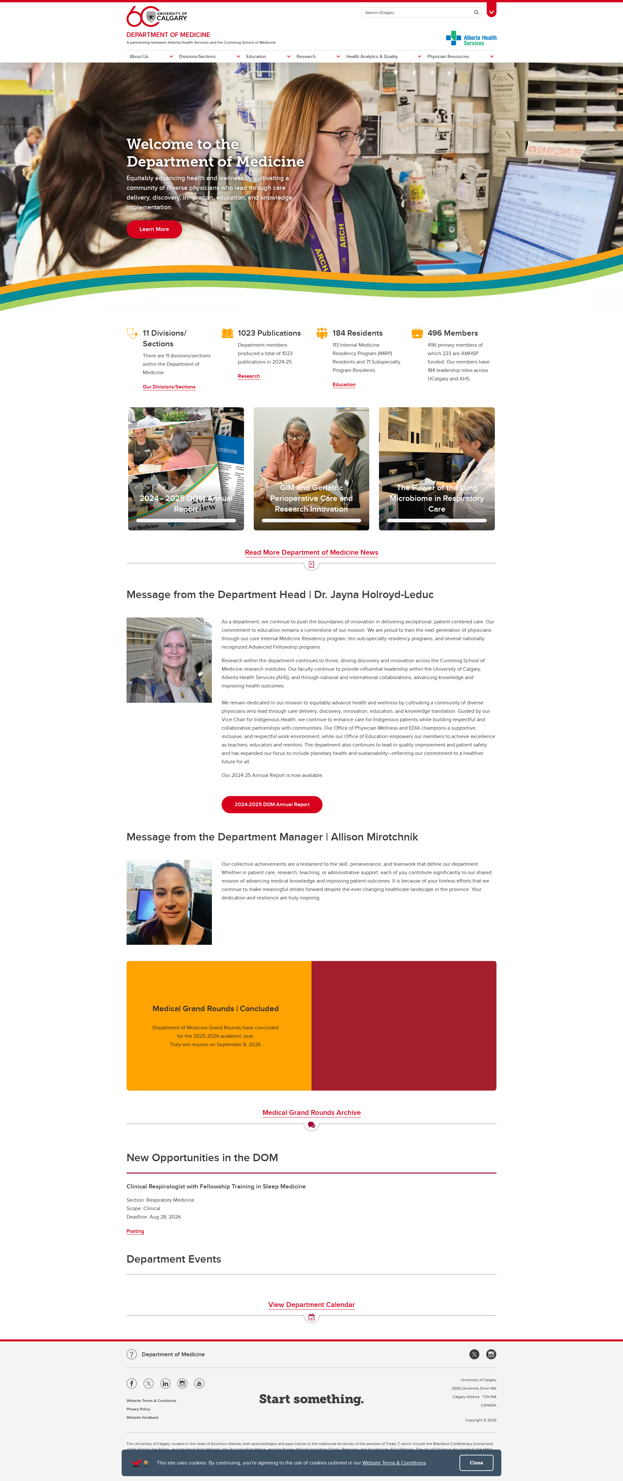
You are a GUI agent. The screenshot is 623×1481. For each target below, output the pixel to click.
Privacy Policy (138, 1409)
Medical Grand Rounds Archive (312, 1112)
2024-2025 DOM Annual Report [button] (272, 804)
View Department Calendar (311, 1304)
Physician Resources (448, 56)
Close (476, 1462)
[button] (186, 468)
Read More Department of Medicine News (311, 552)
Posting (135, 1231)
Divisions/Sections (197, 56)
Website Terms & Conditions (394, 1462)
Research (306, 56)
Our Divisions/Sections (169, 386)
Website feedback (142, 1417)
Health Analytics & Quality (372, 56)
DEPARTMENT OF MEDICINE (168, 34)
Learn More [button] (154, 229)
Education (256, 56)
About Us (139, 56)
